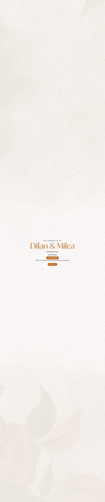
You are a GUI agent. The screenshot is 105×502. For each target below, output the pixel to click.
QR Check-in (53, 264)
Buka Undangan (53, 257)
